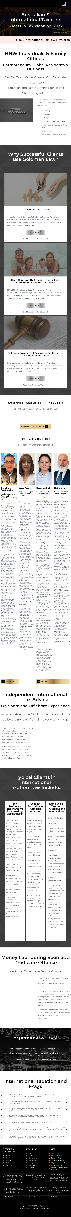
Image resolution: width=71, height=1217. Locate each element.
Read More (35, 232)
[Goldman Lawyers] (9, 3)
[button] (53, 692)
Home (51, 32)
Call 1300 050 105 (64, 4)
